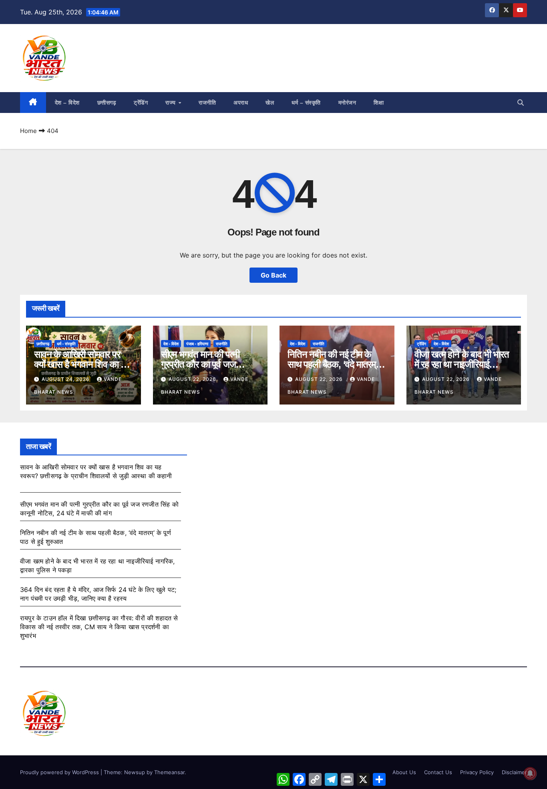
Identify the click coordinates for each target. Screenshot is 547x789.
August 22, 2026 (193, 379)
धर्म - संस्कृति (66, 343)
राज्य (171, 102)
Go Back (273, 275)
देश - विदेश (171, 343)
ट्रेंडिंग (141, 102)
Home (28, 131)
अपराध (240, 102)
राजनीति (207, 102)
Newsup (134, 772)
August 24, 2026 (66, 379)
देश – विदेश (67, 102)
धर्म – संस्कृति (306, 102)
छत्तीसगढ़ (107, 102)
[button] (520, 103)
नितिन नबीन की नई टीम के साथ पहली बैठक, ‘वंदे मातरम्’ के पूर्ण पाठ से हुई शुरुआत (337, 364)
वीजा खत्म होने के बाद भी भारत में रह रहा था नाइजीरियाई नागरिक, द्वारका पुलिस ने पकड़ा (462, 364)
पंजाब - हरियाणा (197, 343)
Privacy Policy (477, 772)
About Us (404, 772)
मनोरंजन (347, 102)
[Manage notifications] (530, 773)
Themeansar (169, 772)
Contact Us (438, 772)
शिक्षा (379, 102)
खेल (269, 102)
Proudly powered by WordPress (60, 772)
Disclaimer (514, 772)
